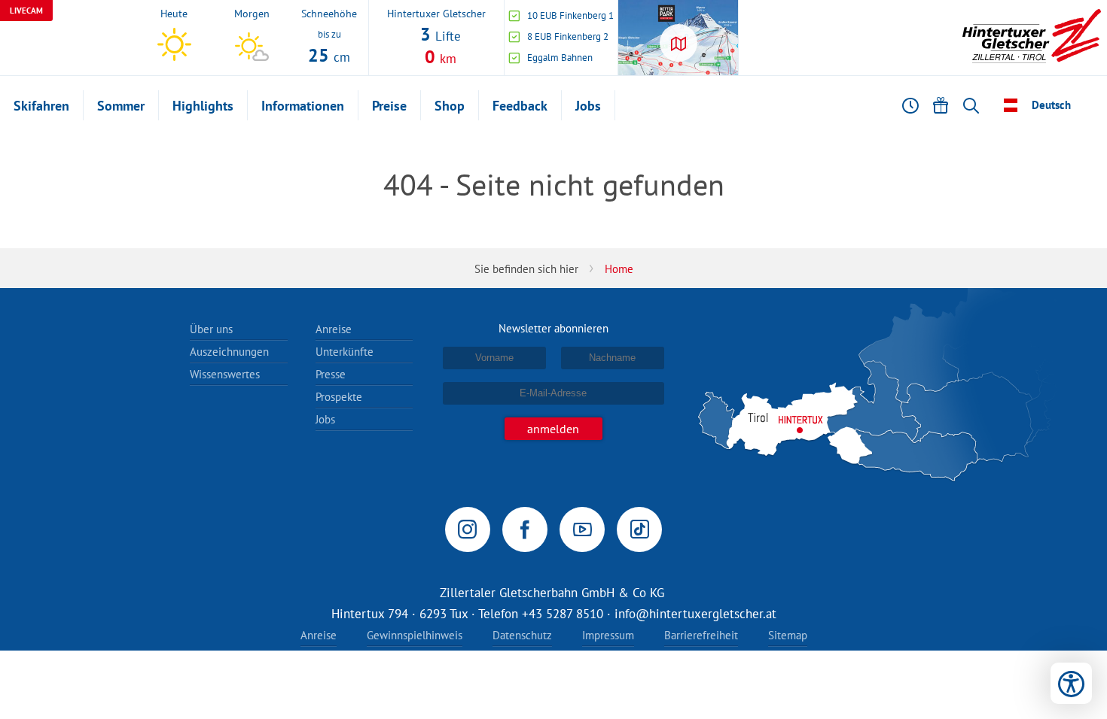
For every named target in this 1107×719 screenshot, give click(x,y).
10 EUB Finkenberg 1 (570, 15)
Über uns (211, 329)
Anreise (334, 329)
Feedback (520, 105)
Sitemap (787, 635)
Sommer (121, 105)
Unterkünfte (345, 351)
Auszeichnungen (229, 351)
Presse (331, 374)
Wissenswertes (225, 374)
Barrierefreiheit (701, 635)
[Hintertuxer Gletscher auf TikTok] (639, 529)
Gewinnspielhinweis (414, 635)
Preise (389, 105)
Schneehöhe (329, 13)
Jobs (588, 105)
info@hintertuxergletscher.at (695, 613)
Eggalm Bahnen (560, 57)
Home (619, 269)
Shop (450, 105)
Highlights (202, 105)
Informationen (302, 105)
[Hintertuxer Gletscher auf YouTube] (582, 529)
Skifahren (41, 105)
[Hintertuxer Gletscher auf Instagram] (467, 529)
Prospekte (339, 397)
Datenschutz (522, 635)
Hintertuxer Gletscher (436, 13)
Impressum (608, 635)
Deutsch (1051, 105)
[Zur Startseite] (1031, 37)
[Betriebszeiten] (910, 105)
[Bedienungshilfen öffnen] (1071, 683)
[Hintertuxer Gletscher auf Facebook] (524, 529)
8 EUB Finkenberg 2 (567, 36)
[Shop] (941, 105)
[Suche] (971, 105)
